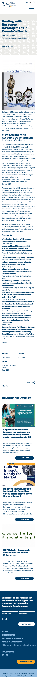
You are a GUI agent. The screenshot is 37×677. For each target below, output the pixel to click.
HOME (5, 632)
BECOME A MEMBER (12, 639)
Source (4, 343)
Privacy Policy (29, 676)
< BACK (5, 386)
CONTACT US (8, 635)
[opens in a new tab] (18, 415)
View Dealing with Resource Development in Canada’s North (17, 137)
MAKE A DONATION (12, 642)
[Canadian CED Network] (9, 4)
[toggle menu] (31, 9)
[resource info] (18, 532)
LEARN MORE (24, 578)
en (27, 2)
